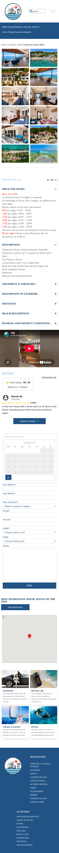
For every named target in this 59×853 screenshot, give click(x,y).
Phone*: (7, 519)
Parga (33, 788)
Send (29, 585)
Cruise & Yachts (24, 820)
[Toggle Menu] (53, 11)
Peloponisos (36, 791)
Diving (19, 824)
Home (3, 44)
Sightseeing (22, 838)
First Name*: (9, 484)
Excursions (22, 827)
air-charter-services (27, 817)
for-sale (21, 831)
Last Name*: (9, 493)
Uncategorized (24, 845)
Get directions (15, 607)
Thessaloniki (37, 802)
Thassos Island (38, 798)
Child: (6, 537)
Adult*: (6, 528)
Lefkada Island (38, 777)
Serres (33, 795)
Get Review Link (49, 377)
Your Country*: (10, 502)
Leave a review (27, 421)
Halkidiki (12, 44)
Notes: (6, 545)
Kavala (34, 774)
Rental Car (22, 834)
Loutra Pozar (37, 781)
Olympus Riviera (39, 784)
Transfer (21, 841)
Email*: (6, 510)
